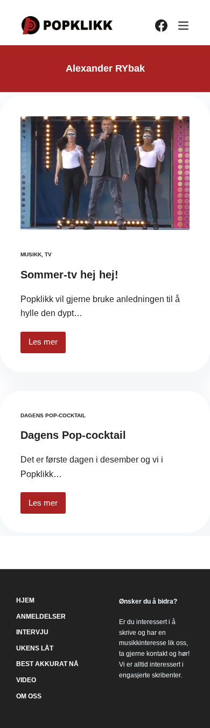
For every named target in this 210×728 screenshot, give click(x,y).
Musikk (30, 254)
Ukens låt (34, 648)
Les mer (47, 345)
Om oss (28, 696)
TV (48, 254)
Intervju (32, 632)
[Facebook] (161, 25)
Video (26, 680)
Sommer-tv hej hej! (69, 275)
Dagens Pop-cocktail (53, 415)
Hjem (25, 600)
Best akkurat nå (47, 664)
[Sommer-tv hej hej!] (105, 173)
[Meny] (183, 25)
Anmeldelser (41, 616)
